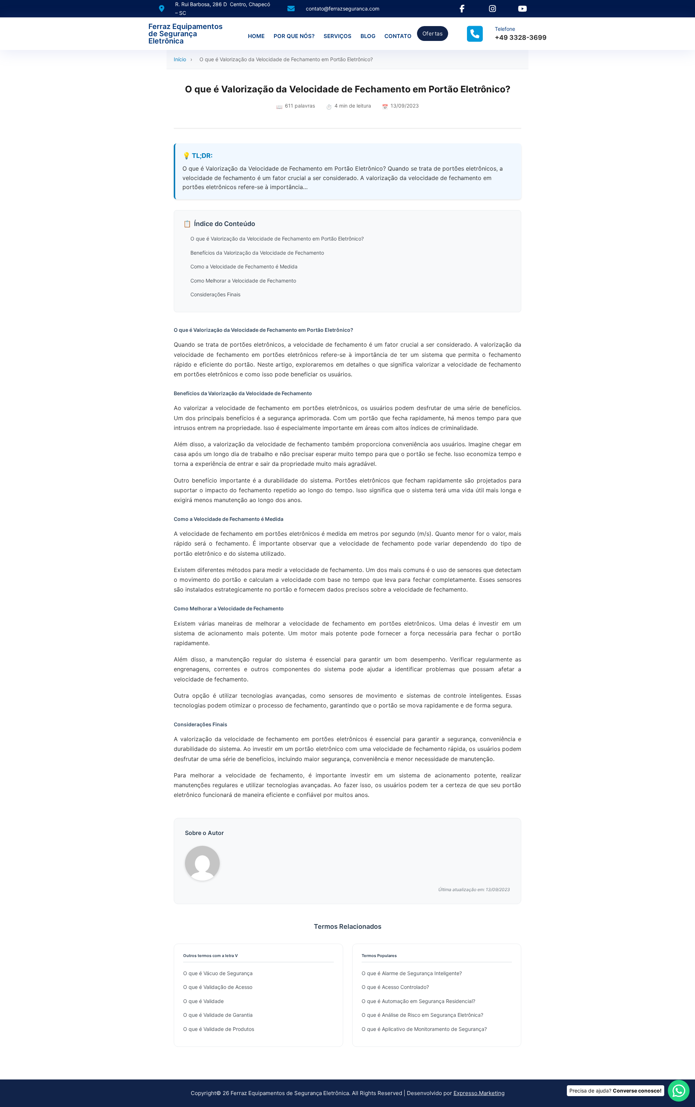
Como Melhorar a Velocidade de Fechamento (243, 280)
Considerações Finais (215, 294)
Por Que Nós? (294, 36)
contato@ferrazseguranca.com (342, 8)
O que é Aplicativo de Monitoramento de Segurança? (424, 1029)
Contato (398, 36)
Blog (368, 36)
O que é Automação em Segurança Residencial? (418, 1001)
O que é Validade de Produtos (218, 1029)
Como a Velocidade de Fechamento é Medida (244, 266)
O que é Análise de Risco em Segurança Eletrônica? (422, 1015)
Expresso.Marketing (479, 1093)
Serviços (337, 36)
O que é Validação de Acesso (217, 987)
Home (256, 36)
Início (180, 59)
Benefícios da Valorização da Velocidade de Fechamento (257, 253)
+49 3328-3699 (521, 37)
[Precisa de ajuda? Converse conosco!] (679, 1091)
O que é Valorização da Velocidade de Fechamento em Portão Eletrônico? (277, 238)
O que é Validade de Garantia (218, 1015)
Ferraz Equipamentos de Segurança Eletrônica (185, 34)
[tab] (340, 687)
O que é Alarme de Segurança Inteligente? (412, 973)
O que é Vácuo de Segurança (218, 973)
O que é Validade (203, 1001)
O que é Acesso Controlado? (395, 987)
